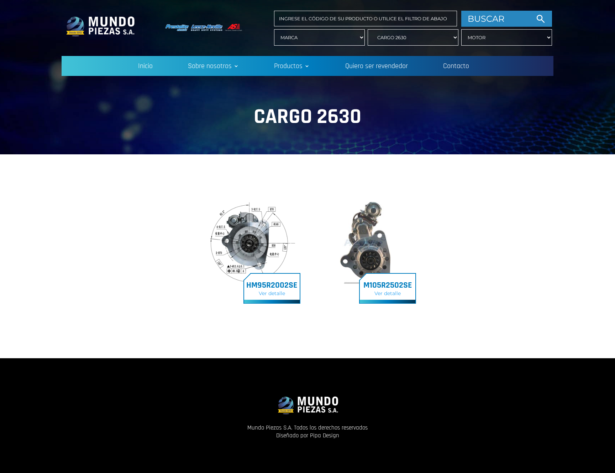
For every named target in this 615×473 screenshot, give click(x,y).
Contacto (456, 67)
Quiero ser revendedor (376, 67)
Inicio (145, 67)
